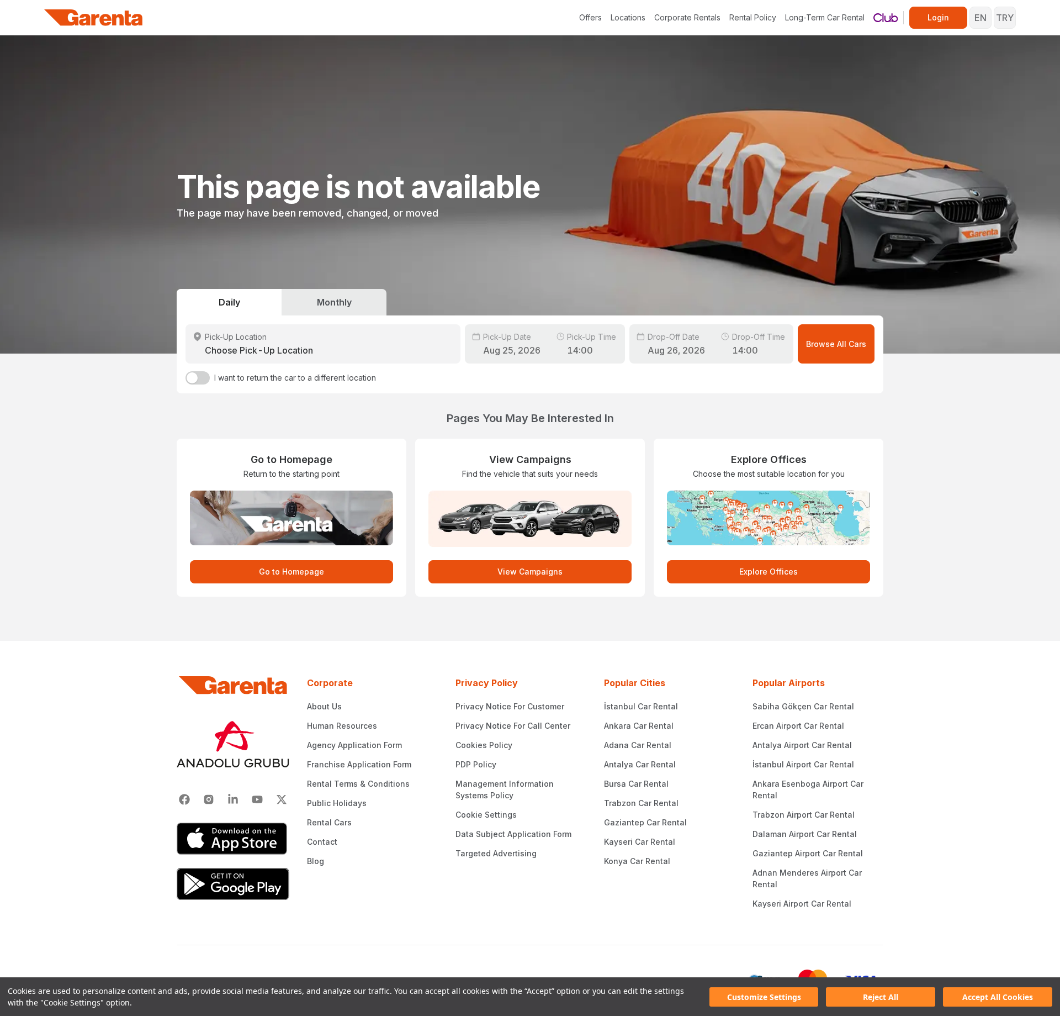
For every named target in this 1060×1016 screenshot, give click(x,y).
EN (980, 17)
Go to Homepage (291, 571)
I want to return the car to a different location (295, 377)
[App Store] (233, 839)
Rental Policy (752, 17)
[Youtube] (257, 799)
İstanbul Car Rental (641, 706)
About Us (324, 706)
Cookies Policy (483, 745)
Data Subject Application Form (513, 834)
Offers (590, 17)
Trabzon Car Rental (641, 803)
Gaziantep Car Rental (645, 822)
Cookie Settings (486, 814)
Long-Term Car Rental (825, 17)
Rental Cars (329, 822)
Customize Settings (764, 997)
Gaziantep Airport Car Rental (807, 853)
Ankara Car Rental (639, 725)
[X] (281, 799)
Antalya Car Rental (640, 764)
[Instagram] (208, 799)
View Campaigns (530, 571)
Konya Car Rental (637, 861)
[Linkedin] (233, 799)
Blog (315, 861)
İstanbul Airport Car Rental (803, 764)
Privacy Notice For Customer (509, 706)
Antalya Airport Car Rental (802, 745)
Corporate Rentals (687, 17)
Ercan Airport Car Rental (798, 725)
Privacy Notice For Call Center (512, 725)
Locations (628, 17)
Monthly (334, 302)
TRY (1005, 17)
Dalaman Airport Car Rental (804, 834)
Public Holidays (337, 803)
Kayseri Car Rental (639, 841)
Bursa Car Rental (636, 783)
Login (938, 17)
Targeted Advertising (496, 853)
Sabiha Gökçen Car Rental (803, 706)
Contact (322, 841)
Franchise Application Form (359, 764)
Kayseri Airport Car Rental (801, 903)
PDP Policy (475, 764)
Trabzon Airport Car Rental (803, 814)
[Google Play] (233, 884)
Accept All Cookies (997, 997)
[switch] (198, 378)
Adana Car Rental (637, 745)
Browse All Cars (836, 344)
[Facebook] (184, 799)
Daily (229, 302)
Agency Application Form (354, 745)
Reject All (880, 997)
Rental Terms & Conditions (358, 783)
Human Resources (342, 725)
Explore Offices (768, 571)
